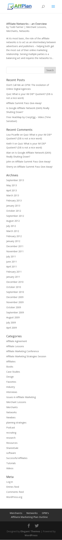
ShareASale (12, 448)
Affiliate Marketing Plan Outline (29, 517)
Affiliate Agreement (16, 341)
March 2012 (12, 231)
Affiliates (11, 361)
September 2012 (15, 215)
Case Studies (13, 371)
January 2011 (13, 276)
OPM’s (45, 513)
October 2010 (13, 287)
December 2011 (14, 246)
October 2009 (13, 307)
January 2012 (13, 241)
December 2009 (14, 297)
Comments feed (15, 491)
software (11, 452)
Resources (12, 442)
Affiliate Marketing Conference (22, 351)
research (11, 437)
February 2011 (14, 271)
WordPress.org (14, 497)
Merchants (12, 31)
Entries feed (12, 486)
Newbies (11, 417)
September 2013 (15, 180)
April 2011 (11, 266)
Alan (8, 152)
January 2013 (13, 205)
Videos (9, 468)
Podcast (10, 427)
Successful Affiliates (16, 458)
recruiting (11, 432)
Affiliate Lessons (15, 346)
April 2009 (11, 327)
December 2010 (14, 281)
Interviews (11, 392)
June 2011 (11, 261)
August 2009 (13, 317)
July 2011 (11, 256)
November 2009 (15, 302)
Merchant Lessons (36, 27)
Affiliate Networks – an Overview (26, 24)
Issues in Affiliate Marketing (21, 397)
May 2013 (11, 185)
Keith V (10, 143)
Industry (10, 386)
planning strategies (16, 422)
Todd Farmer (16, 27)
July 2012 (11, 225)
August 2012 (13, 220)
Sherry (9, 166)
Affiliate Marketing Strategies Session (26, 356)
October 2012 (13, 210)
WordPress (31, 535)
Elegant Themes (30, 531)
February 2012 (14, 236)
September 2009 (15, 312)
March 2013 (12, 195)
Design (10, 376)
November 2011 (15, 251)
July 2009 (11, 322)
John (8, 161)
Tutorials (11, 463)
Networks (24, 31)
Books (9, 366)
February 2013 (14, 200)
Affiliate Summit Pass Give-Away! (23, 103)
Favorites (11, 381)
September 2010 (15, 292)
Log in (9, 481)
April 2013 (11, 190)
